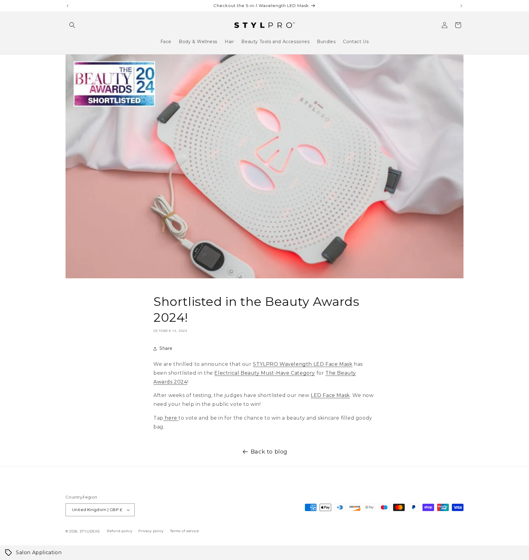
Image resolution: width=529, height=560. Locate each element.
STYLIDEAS (90, 531)
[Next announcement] (461, 6)
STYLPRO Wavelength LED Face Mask (302, 364)
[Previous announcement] (67, 6)
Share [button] (166, 348)
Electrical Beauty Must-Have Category (264, 373)
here (171, 418)
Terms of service (184, 531)
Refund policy (119, 531)
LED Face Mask (330, 395)
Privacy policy (151, 531)
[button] (72, 25)
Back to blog (269, 451)
